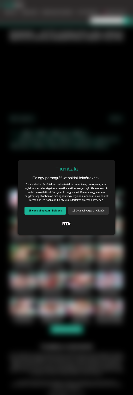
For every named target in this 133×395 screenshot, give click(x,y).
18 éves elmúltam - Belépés (45, 210)
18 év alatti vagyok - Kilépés (88, 210)
